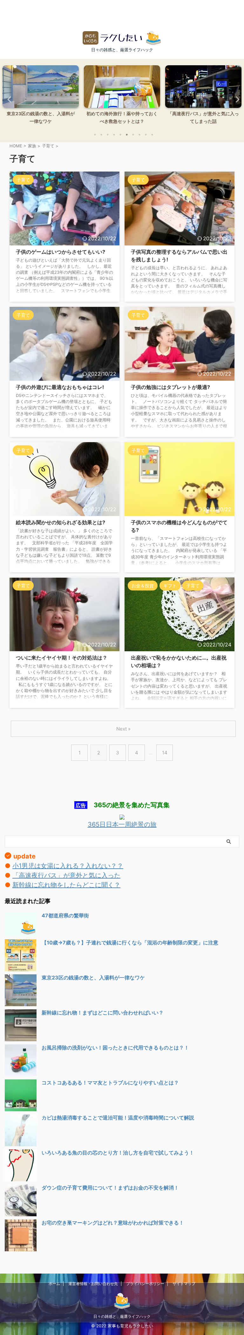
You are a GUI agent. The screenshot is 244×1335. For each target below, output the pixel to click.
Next (235, 99)
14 (164, 753)
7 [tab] (133, 134)
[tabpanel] (41, 96)
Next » (123, 729)
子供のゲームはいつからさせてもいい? (60, 252)
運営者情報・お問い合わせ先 (93, 1283)
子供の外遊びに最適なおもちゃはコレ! (60, 387)
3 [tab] (108, 134)
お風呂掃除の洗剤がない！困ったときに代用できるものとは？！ (115, 1047)
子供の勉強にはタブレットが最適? (170, 387)
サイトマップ (184, 1283)
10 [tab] (152, 134)
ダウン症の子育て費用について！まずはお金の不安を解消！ (110, 1187)
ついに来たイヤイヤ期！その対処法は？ (61, 657)
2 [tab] (101, 134)
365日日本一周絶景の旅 (122, 824)
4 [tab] (114, 134)
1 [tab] (95, 134)
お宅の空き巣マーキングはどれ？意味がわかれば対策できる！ (113, 1222)
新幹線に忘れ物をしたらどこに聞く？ (66, 885)
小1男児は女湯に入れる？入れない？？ (67, 866)
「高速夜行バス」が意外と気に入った (66, 875)
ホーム (54, 1283)
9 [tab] (146, 134)
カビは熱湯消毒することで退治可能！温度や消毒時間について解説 (118, 1117)
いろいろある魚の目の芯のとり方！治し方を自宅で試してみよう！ (118, 1152)
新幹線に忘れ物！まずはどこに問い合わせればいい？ (103, 1012)
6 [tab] (127, 134)
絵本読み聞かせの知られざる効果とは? (60, 522)
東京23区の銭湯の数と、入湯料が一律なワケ (93, 977)
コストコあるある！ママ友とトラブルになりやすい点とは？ (110, 1082)
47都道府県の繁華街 (65, 915)
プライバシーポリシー (145, 1283)
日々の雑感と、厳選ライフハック (122, 1316)
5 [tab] (120, 134)
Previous (8, 99)
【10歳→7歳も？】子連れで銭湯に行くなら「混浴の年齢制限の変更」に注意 (130, 942)
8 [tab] (139, 134)
